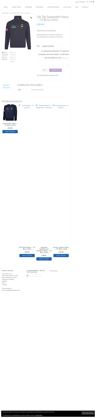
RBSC (7, 13)
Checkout (85, 7)
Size (38, 46)
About (6, 7)
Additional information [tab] (6, 86)
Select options (10, 131)
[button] (31, 17)
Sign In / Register (80, 2)
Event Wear (39, 7)
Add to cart (55, 70)
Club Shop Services (53, 7)
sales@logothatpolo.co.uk (12, 290)
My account (67, 7)
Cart (76, 7)
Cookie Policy (38, 415)
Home (3, 13)
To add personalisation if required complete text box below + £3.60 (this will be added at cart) (53, 54)
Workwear (28, 7)
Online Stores (16, 7)
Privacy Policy (53, 271)
